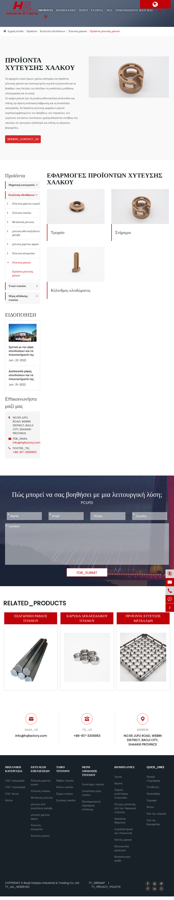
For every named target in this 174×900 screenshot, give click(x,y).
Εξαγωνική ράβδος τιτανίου (30, 618)
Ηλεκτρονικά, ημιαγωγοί (121, 848)
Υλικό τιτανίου (17, 286)
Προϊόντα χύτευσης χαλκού (105, 31)
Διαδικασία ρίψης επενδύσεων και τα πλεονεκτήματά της (21, 375)
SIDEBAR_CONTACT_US (23, 139)
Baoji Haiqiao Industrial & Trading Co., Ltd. (52, 883)
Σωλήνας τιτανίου (65, 800)
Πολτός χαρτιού (123, 840)
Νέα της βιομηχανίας (153, 822)
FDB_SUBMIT (87, 572)
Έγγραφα (151, 800)
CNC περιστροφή (15, 787)
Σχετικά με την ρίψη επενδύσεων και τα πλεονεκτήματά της (21, 350)
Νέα (109, 10)
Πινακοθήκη (153, 794)
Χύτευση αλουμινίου (23, 253)
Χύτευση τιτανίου (21, 213)
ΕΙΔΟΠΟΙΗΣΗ (20, 314)
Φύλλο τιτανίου (64, 787)
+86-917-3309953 (25, 452)
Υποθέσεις (153, 787)
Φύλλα (9, 800)
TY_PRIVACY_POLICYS (105, 887)
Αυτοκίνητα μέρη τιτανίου (91, 793)
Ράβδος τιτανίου (65, 781)
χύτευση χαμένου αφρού (25, 244)
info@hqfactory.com (26, 443)
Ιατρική (118, 783)
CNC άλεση (12, 794)
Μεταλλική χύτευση (23, 222)
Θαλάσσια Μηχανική (120, 821)
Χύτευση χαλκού (77, 31)
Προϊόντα (45, 10)
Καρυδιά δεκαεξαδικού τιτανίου (87, 618)
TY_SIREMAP (97, 883)
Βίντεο (150, 807)
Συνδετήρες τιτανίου (93, 784)
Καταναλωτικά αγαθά (122, 859)
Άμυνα (118, 777)
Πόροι (83, 10)
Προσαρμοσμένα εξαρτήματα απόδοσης (91, 805)
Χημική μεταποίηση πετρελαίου (121, 794)
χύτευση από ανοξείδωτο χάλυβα (26, 233)
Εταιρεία (97, 10)
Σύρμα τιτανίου (64, 794)
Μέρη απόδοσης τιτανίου (18, 298)
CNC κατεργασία (14, 781)
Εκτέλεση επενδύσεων (52, 31)
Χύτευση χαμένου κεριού (26, 204)
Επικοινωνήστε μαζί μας (134, 10)
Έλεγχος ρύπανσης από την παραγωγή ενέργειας (125, 808)
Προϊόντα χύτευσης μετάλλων (143, 618)
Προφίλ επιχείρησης (153, 779)
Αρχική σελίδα (15, 31)
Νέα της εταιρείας (156, 814)
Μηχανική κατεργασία (21, 185)
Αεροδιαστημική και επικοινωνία (123, 831)
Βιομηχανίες (66, 10)
